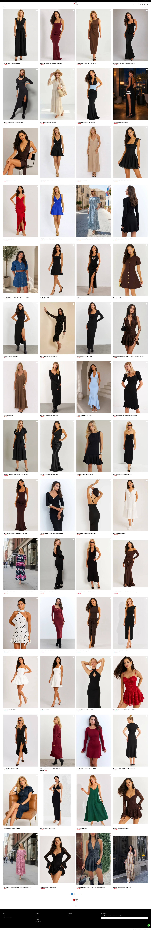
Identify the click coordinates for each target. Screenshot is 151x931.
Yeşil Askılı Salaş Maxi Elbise (82, 828)
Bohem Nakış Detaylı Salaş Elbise (119, 533)
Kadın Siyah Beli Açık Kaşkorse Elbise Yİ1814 (48, 828)
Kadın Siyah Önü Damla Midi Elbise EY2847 (85, 709)
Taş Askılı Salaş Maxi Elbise (8, 415)
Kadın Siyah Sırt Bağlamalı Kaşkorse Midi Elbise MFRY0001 (124, 768)
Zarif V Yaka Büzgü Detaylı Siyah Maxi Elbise (12, 63)
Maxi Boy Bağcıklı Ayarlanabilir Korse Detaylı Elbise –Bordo (51, 63)
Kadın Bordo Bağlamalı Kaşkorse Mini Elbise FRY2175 (86, 768)
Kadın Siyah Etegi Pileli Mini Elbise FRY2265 (85, 474)
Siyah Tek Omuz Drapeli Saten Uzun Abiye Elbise (49, 474)
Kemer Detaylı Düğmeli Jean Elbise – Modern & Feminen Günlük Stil (16, 297)
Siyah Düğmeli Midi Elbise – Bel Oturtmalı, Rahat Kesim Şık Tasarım (16, 474)
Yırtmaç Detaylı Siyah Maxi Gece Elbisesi (120, 122)
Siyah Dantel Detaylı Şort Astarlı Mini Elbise (48, 887)
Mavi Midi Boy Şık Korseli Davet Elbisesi (84, 415)
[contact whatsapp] (148, 925)
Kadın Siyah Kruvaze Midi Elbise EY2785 (11, 768)
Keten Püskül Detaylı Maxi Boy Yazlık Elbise (48, 122)
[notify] (140, 4)
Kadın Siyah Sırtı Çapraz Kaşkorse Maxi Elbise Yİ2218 (86, 533)
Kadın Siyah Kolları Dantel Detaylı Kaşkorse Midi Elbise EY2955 (51, 533)
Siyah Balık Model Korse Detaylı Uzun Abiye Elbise (86, 122)
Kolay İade (37, 919)
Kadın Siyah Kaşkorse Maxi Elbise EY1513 (84, 356)
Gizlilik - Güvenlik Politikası (7, 917)
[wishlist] (37, 11)
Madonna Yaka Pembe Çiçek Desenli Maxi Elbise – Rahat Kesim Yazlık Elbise (17, 887)
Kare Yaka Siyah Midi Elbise (45, 297)
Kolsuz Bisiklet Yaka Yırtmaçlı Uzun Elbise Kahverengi (86, 63)
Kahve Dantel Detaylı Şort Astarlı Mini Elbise (121, 828)
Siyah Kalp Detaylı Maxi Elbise (82, 297)
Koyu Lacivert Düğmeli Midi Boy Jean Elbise (12, 828)
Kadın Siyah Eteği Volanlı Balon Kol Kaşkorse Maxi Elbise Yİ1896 (125, 415)
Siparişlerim (37, 917)
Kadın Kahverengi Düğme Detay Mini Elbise (121, 297)
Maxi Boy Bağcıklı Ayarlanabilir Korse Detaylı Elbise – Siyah (124, 63)
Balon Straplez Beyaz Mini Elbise (9, 709)
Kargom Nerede (38, 921)
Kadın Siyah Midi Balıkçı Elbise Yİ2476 (11, 356)
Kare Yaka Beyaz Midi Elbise (45, 709)
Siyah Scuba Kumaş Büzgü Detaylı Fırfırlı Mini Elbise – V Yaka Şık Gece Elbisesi (91, 887)
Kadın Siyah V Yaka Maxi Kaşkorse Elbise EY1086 (49, 415)
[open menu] (4, 4)
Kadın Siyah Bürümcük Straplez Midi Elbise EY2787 (122, 474)
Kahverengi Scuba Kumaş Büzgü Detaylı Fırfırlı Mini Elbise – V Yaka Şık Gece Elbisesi (128, 356)
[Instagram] (76, 906)
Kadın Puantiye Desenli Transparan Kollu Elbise (49, 356)
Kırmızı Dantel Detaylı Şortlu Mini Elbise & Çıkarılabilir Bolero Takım (125, 709)
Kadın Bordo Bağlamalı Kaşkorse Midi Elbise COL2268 (50, 768)
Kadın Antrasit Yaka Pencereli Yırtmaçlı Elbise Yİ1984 (13, 122)
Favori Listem (38, 923)
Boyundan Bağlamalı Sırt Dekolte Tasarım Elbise (122, 887)
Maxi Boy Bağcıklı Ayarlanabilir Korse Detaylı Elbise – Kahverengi (15, 533)
